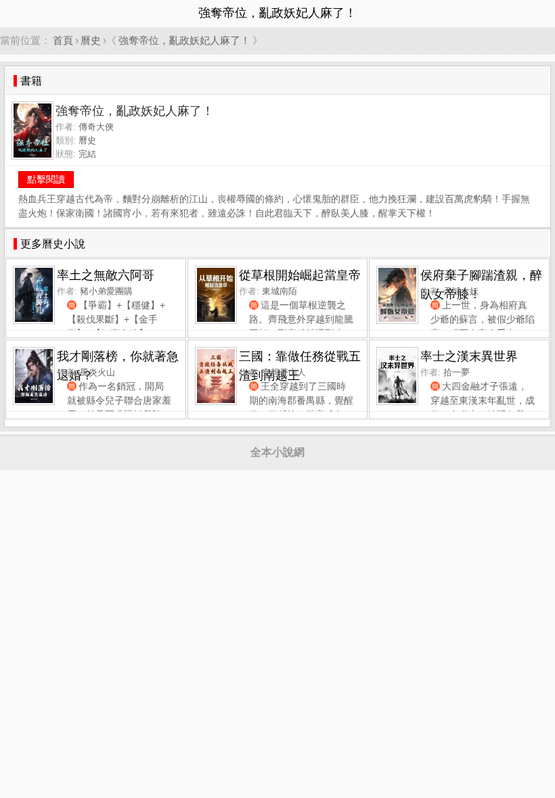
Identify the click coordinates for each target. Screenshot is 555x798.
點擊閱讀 (46, 179)
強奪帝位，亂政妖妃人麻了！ (184, 40)
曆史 (91, 40)
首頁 (63, 40)
